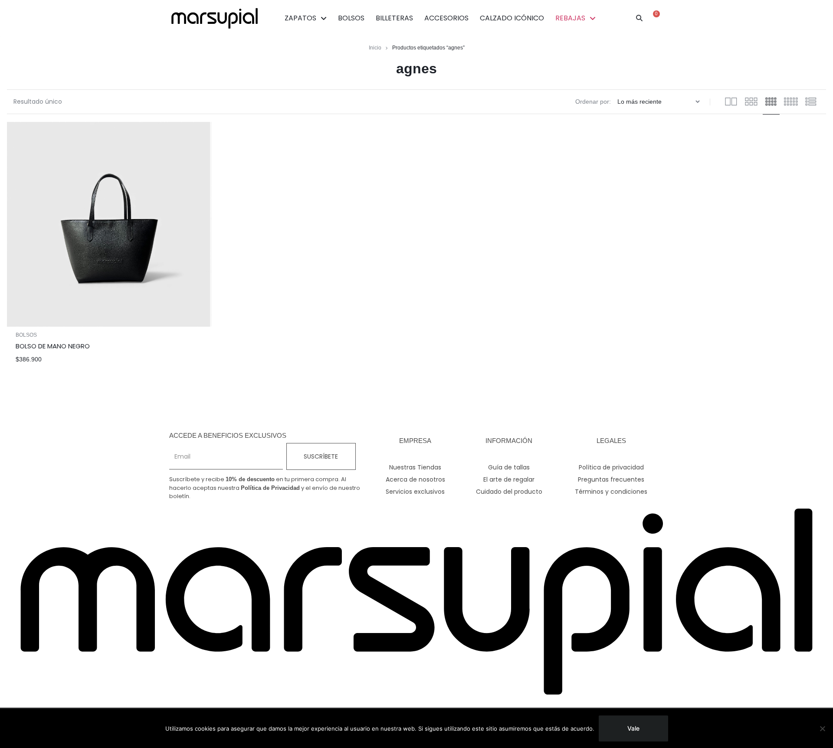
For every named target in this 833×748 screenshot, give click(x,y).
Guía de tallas (509, 467)
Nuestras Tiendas (415, 467)
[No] (822, 728)
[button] (639, 18)
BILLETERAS (394, 18)
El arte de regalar (509, 479)
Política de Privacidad (270, 488)
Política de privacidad (611, 467)
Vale (633, 728)
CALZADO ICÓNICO (512, 18)
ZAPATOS (300, 18)
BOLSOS (351, 18)
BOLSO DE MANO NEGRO (53, 346)
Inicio (375, 48)
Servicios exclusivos (415, 491)
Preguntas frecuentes (611, 479)
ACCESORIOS (446, 18)
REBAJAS (570, 18)
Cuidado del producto (509, 491)
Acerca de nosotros (415, 479)
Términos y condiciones (611, 491)
